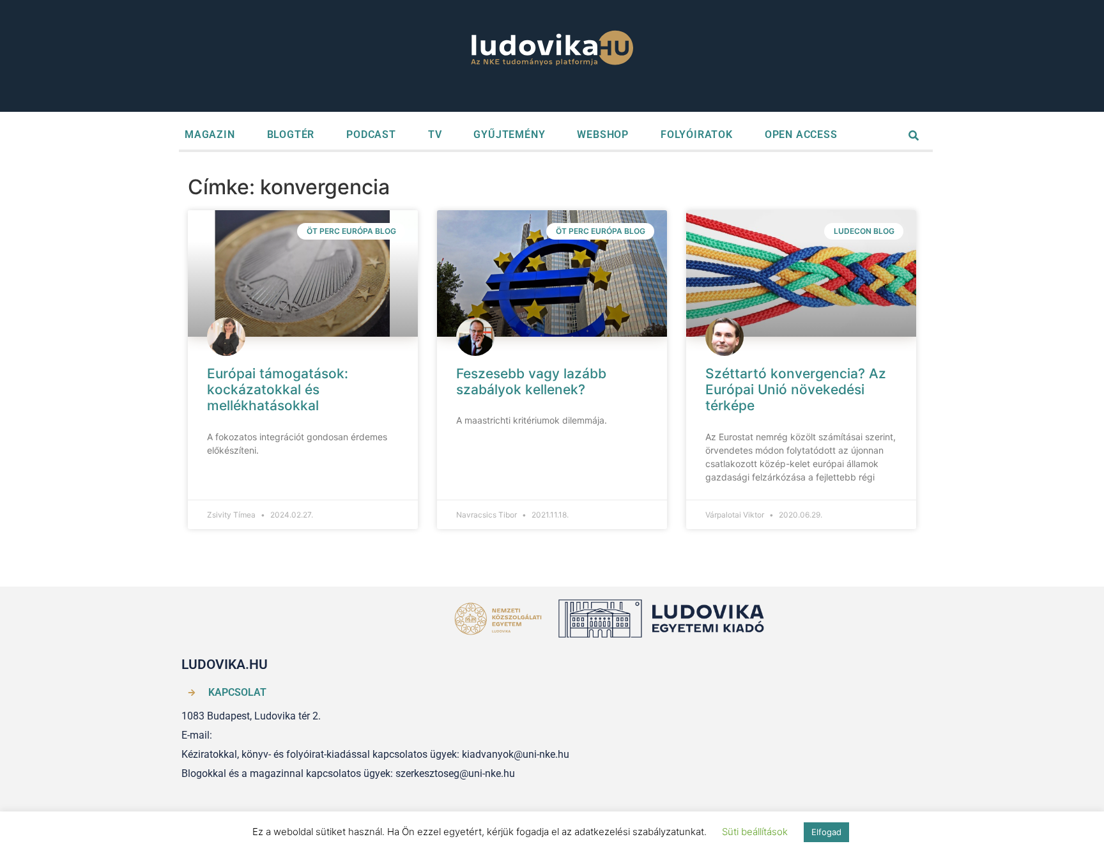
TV (435, 134)
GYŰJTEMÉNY (509, 134)
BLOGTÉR (291, 134)
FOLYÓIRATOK (697, 134)
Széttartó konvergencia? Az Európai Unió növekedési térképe (795, 389)
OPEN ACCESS (801, 134)
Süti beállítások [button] (755, 832)
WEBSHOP (603, 134)
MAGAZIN (210, 134)
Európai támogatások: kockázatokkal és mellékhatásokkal (277, 389)
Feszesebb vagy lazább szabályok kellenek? (531, 381)
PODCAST (371, 134)
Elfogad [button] (826, 832)
